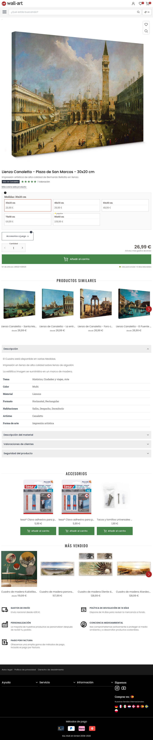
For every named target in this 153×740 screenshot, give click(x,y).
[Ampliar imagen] (146, 31)
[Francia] (120, 706)
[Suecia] (146, 706)
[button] (76, 94)
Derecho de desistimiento (51, 669)
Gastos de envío (20, 607)
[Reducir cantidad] (5, 248)
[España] (142, 706)
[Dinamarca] (133, 706)
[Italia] (125, 706)
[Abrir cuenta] (133, 3)
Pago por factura (22, 640)
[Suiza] (138, 706)
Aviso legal (7, 669)
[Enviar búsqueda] (138, 12)
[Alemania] (116, 706)
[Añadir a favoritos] (146, 24)
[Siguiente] (149, 309)
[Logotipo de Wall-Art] (12, 3)
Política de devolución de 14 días (109, 607)
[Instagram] (117, 688)
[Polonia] (116, 710)
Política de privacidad (25, 669)
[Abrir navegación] (4, 12)
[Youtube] (123, 688)
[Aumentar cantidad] (22, 248)
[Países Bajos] (129, 706)
